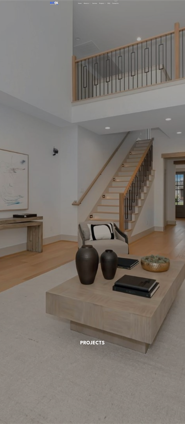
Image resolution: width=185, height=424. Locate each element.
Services (94, 3)
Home (80, 3)
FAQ (109, 3)
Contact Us (115, 3)
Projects (101, 3)
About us (86, 3)
